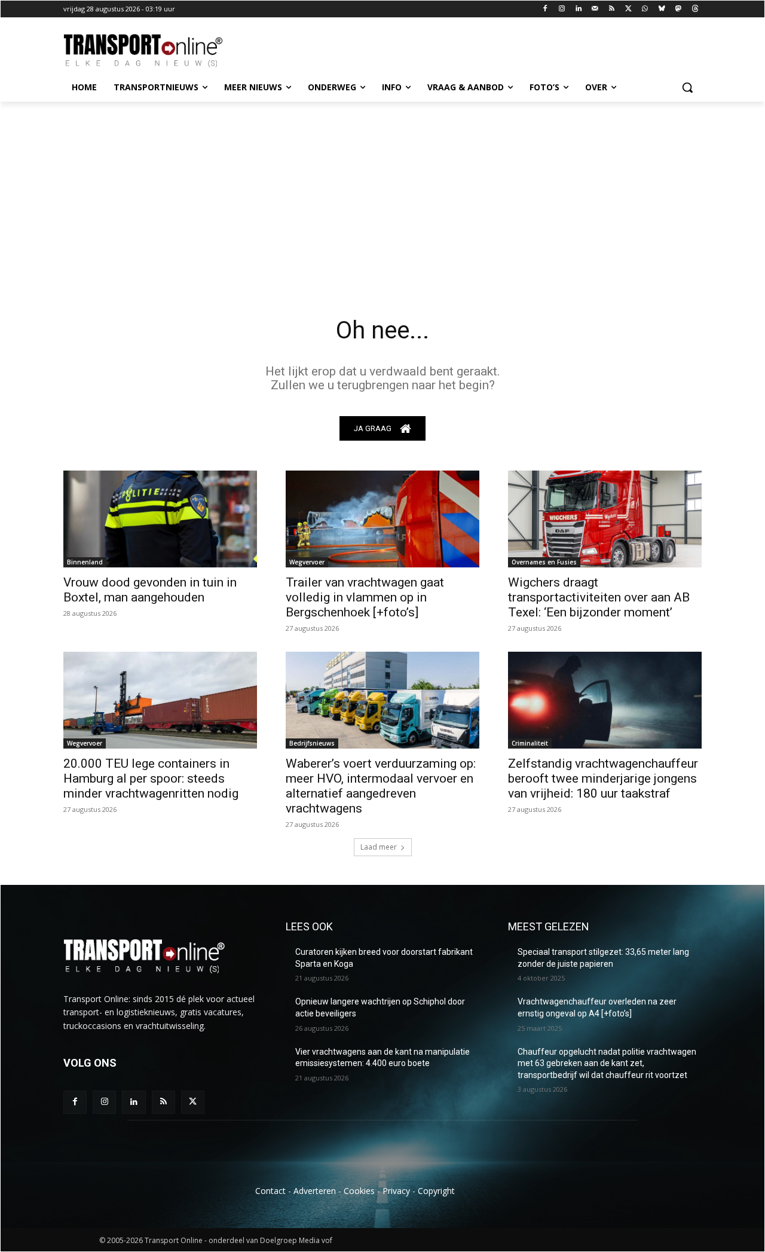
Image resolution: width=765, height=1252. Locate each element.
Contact (270, 1190)
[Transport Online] (159, 51)
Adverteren (314, 1190)
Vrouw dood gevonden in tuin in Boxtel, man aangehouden (150, 589)
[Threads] (695, 9)
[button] (687, 87)
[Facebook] (545, 9)
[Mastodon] (678, 9)
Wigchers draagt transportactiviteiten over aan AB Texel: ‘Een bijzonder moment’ (599, 597)
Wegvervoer (307, 562)
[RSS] (612, 9)
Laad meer (378, 847)
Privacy (396, 1190)
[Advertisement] (382, 191)
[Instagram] (562, 9)
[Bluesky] (662, 9)
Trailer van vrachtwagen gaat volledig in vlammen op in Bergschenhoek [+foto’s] (365, 597)
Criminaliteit (530, 743)
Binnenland (85, 562)
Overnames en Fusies (544, 562)
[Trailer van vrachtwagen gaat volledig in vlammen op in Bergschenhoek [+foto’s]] (382, 519)
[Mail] (595, 9)
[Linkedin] (579, 9)
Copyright (436, 1190)
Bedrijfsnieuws (312, 743)
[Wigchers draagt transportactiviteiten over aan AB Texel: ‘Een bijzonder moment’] (605, 519)
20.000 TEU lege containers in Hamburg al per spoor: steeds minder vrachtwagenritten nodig (150, 778)
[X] (628, 9)
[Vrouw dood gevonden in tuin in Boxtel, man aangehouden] (160, 519)
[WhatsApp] (645, 9)
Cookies (359, 1190)
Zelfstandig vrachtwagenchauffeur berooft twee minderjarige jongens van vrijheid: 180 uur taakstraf (603, 778)
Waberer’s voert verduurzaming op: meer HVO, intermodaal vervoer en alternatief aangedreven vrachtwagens (381, 786)
